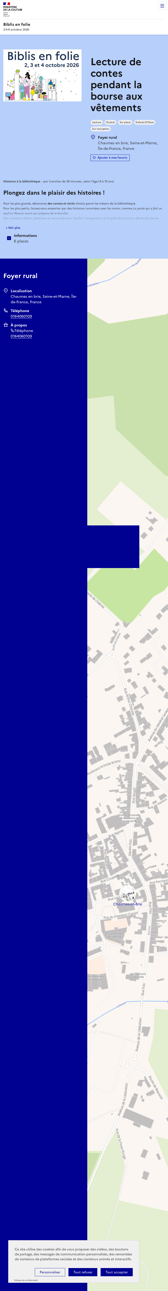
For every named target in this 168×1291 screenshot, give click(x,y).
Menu (162, 6)
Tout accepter (117, 1272)
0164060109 (21, 316)
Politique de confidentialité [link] (26, 1280)
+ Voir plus (13, 228)
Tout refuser (82, 1272)
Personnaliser (50, 1272)
